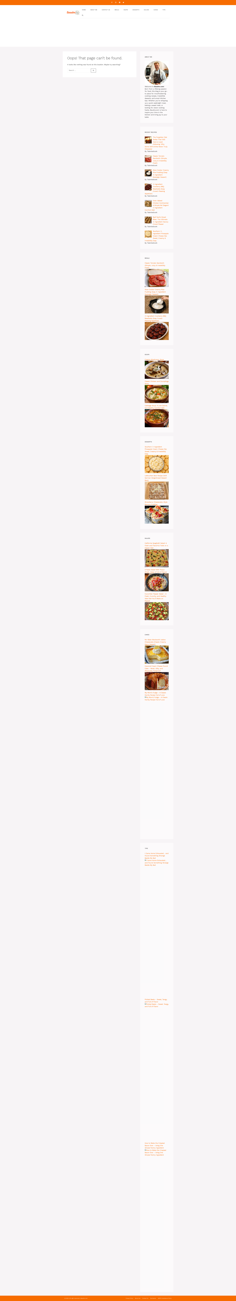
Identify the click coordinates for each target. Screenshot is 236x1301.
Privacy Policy (129, 1298)
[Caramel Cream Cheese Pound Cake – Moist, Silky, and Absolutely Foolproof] (157, 689)
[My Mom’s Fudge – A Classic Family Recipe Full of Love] (157, 700)
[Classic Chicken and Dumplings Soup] (157, 402)
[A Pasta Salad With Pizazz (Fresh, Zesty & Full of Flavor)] (157, 591)
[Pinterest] (119, 2)
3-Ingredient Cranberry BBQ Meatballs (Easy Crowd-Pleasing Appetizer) (155, 318)
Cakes (156, 10)
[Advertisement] (118, 34)
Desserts (135, 10)
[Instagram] (115, 2)
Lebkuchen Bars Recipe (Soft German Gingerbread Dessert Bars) (156, 478)
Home (84, 10)
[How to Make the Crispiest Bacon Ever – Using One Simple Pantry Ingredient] (157, 1155)
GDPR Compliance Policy (164, 1298)
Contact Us (106, 10)
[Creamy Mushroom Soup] (157, 378)
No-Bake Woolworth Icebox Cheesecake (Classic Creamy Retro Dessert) (155, 642)
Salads (146, 10)
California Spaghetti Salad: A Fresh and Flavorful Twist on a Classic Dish (156, 545)
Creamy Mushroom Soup (154, 359)
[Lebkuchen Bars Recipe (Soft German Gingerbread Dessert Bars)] (157, 499)
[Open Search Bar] (83, 15)
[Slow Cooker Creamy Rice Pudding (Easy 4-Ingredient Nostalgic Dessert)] (157, 313)
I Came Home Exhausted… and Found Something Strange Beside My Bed (157, 855)
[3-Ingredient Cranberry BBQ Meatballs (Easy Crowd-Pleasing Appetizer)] (157, 339)
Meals (117, 10)
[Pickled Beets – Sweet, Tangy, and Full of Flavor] (157, 1006)
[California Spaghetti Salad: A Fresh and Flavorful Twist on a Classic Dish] (157, 567)
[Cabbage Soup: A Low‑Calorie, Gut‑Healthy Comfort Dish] (157, 427)
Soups (126, 10)
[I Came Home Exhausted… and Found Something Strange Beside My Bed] (157, 865)
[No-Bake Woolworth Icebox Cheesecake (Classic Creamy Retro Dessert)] (157, 663)
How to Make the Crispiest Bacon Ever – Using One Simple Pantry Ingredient (155, 1145)
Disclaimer (153, 1298)
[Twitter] (123, 2)
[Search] (93, 70)
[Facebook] (111, 2)
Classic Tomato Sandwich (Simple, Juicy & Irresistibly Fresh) (155, 265)
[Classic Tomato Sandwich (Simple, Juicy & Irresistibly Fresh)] (157, 286)
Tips (163, 10)
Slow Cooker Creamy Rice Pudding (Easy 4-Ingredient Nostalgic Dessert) (155, 292)
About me (93, 10)
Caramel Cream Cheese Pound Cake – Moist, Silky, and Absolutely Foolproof (156, 668)
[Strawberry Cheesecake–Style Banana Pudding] (157, 523)
